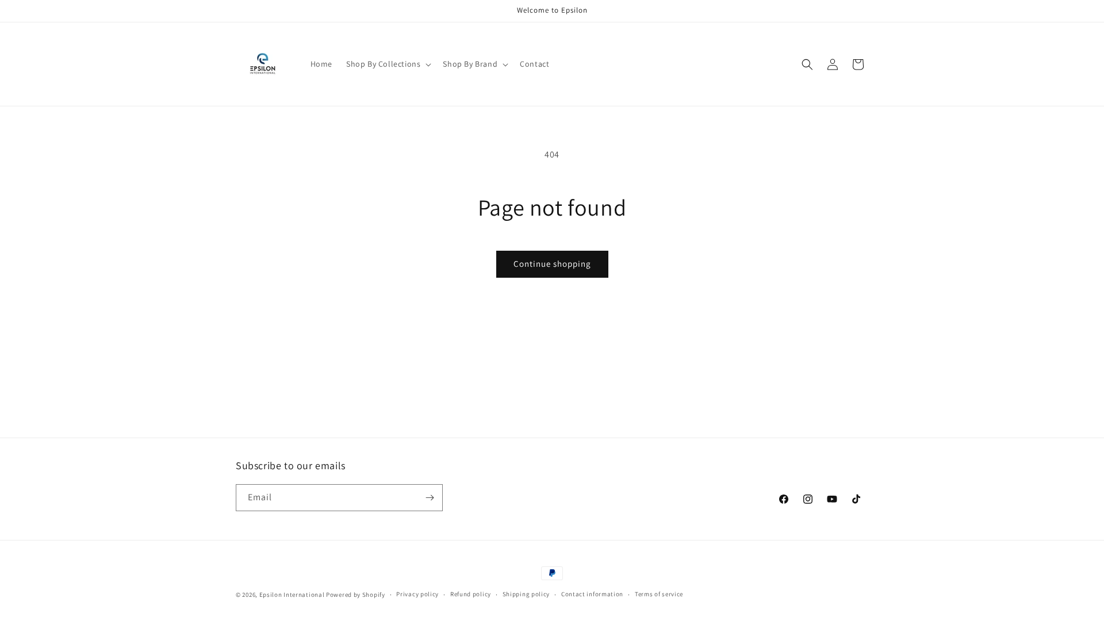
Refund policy (470, 594)
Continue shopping (552, 263)
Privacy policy (417, 594)
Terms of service (659, 594)
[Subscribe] (429, 497)
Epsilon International (292, 595)
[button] (387, 64)
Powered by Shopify (355, 595)
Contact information (592, 594)
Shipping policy (526, 594)
